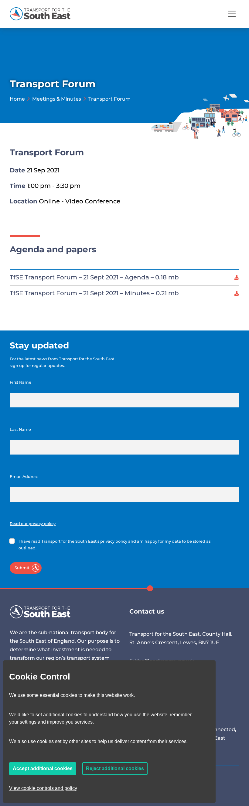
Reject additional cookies (115, 768)
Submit (22, 568)
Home (17, 99)
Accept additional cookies (43, 768)
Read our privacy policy (33, 523)
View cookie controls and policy (43, 788)
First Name (20, 382)
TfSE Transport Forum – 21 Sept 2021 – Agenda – (94, 277)
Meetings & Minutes (56, 99)
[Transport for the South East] (40, 14)
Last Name (20, 429)
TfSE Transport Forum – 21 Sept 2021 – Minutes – (94, 293)
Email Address (24, 476)
